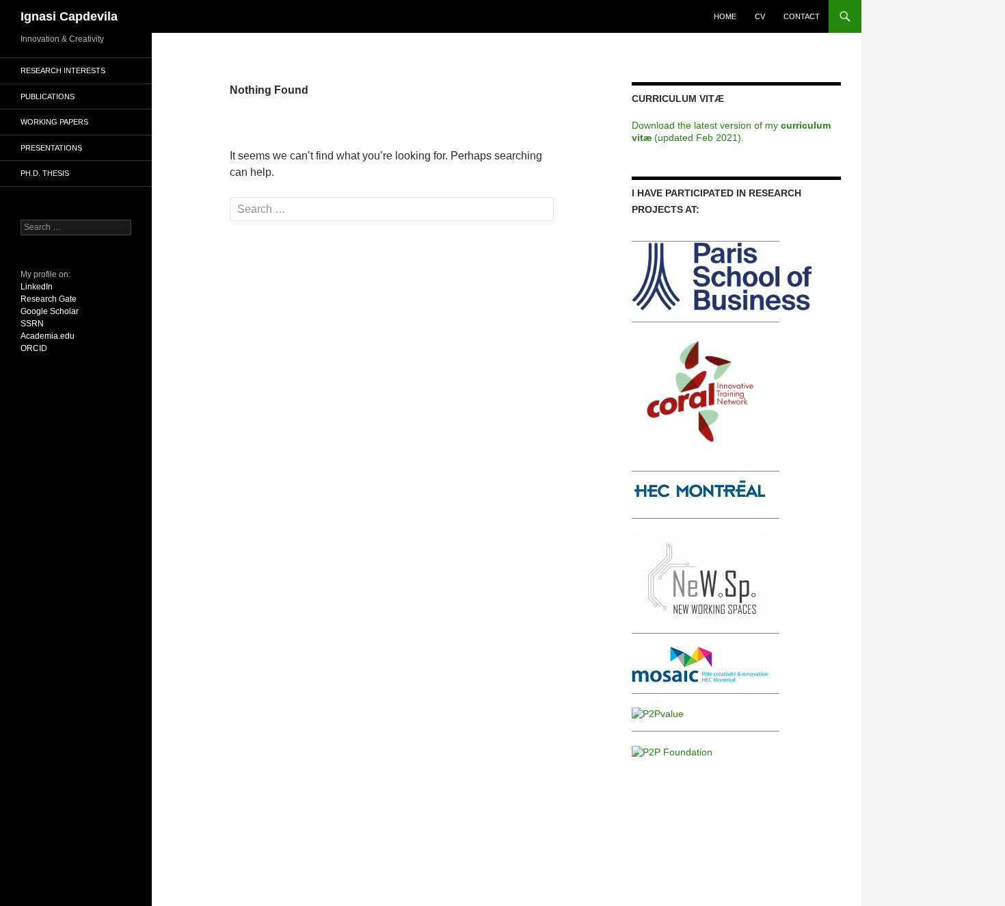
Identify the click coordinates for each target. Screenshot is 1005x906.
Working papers (54, 122)
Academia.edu (48, 336)
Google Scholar (50, 311)
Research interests (63, 70)
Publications (48, 96)
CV (760, 16)
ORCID (34, 348)
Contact (801, 16)
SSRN (32, 323)
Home (725, 16)
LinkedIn (37, 287)
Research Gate (49, 299)
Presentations (51, 148)
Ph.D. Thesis (45, 173)
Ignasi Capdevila (69, 16)
